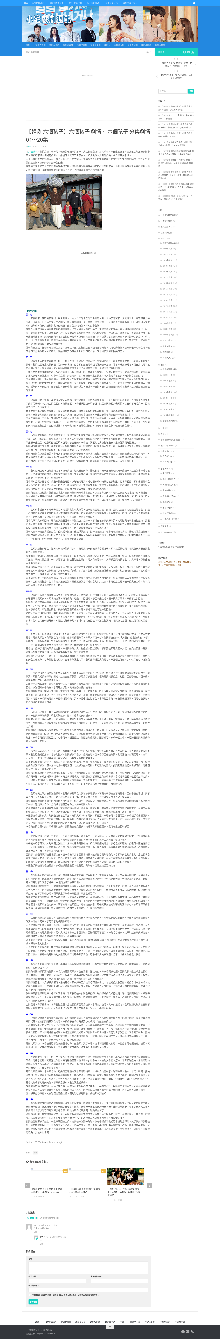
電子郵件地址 (97, 1276)
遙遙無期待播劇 (169, 421)
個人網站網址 (34, 1285)
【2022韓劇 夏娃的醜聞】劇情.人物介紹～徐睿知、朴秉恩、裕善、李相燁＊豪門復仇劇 (175, 175)
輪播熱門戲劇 (166, 233)
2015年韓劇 (167, 289)
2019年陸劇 (167, 392)
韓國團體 (166, 352)
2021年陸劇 (167, 381)
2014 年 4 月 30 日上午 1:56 (49, 1225)
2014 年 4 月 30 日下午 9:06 (56, 1237)
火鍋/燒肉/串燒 (169, 496)
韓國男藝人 (167, 340)
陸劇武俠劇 (160, 45)
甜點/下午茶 (168, 513)
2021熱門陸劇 (93, 3)
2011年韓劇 (167, 312)
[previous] (27, 1185)
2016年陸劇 (167, 409)
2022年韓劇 (167, 249)
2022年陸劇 (167, 375)
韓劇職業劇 (95, 45)
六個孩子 (32, 151)
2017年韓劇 (167, 277)
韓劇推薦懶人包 (169, 243)
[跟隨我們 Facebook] (184, 52)
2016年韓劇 (167, 283)
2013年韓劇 (167, 300)
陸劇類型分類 (129, 3)
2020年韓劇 (167, 260)
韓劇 (28, 45)
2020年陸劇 (167, 386)
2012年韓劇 (167, 306)
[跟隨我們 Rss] (192, 52)
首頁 (26, 3)
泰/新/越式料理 (169, 490)
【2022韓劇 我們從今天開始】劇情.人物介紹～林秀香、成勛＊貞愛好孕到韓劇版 (175, 163)
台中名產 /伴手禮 (170, 519)
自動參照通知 (50, 1218)
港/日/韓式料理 (169, 479)
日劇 (162, 428)
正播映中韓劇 (166, 221)
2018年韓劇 (167, 272)
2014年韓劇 (167, 294)
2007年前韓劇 (32, 52)
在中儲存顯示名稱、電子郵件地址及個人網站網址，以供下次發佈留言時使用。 (65, 1295)
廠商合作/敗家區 (168, 445)
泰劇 (162, 434)
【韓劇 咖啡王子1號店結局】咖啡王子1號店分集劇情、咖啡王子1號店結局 (123, 1192)
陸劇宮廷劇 (119, 45)
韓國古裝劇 (40, 45)
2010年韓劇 (167, 317)
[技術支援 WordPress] (34, 1334)
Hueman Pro (51, 1334)
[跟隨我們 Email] (188, 52)
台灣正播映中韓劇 (168, 215)
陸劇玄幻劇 (132, 45)
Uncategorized (166, 532)
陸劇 (106, 45)
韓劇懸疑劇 (68, 45)
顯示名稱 (33, 1276)
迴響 (33, 1218)
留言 (30, 1259)
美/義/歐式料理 (169, 485)
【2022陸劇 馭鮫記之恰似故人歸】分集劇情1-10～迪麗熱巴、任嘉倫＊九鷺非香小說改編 (176, 187)
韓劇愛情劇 (54, 45)
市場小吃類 (167, 508)
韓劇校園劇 (82, 45)
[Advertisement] (88, 95)
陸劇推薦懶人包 (169, 369)
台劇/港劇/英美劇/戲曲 (170, 440)
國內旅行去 (167, 456)
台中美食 (164, 469)
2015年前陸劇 (168, 415)
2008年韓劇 (167, 329)
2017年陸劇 (167, 404)
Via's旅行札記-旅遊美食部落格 (171, 547)
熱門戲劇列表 (38, 3)
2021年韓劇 (167, 254)
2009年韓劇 (167, 323)
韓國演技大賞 (168, 358)
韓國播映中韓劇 (56, 3)
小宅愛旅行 (165, 451)
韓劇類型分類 (111, 3)
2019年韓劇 (167, 266)
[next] (149, 1185)
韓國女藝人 (167, 346)
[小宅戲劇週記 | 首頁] (49, 19)
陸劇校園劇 (146, 45)
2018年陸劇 (167, 398)
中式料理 (166, 473)
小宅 (30, 147)
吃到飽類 (166, 502)
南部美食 (164, 526)
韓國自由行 (167, 462)
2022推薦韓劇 (75, 3)
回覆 (35, 1232)
